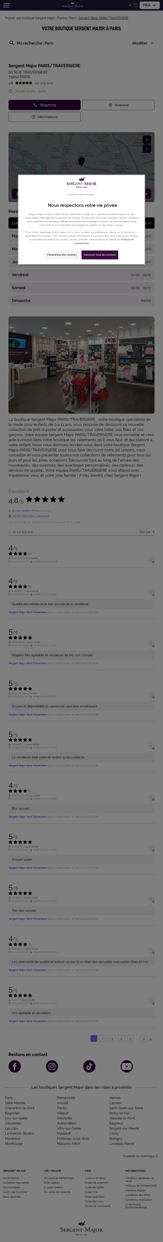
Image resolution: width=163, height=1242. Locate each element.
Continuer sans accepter (81, 194)
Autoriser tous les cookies (100, 254)
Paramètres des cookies (62, 254)
